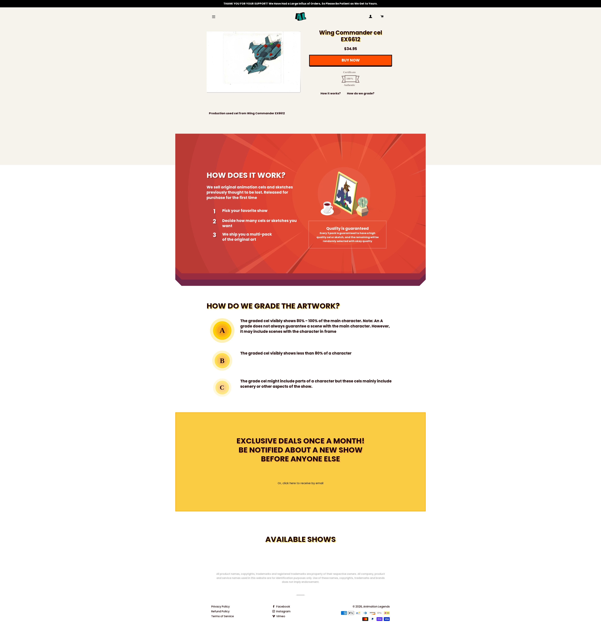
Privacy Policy (220, 606)
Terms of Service (222, 616)
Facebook (283, 606)
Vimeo (280, 616)
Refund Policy (220, 611)
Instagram (283, 611)
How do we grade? (360, 93)
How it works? (331, 93)
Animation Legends (376, 606)
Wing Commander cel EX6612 (350, 36)
